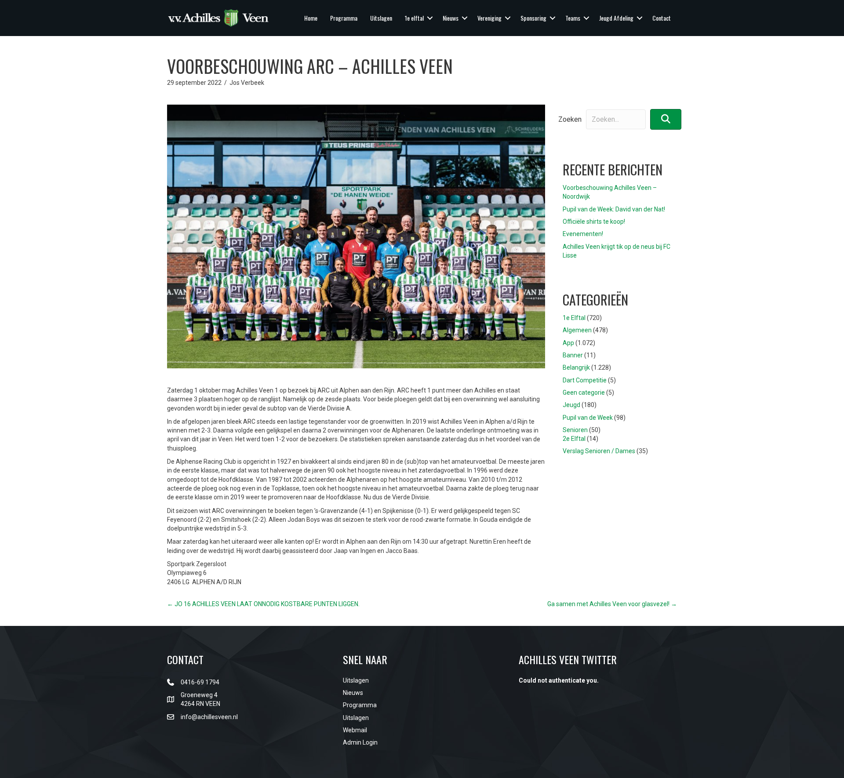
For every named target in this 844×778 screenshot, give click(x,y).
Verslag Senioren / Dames (599, 450)
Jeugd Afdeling (616, 17)
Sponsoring (533, 17)
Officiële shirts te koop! (594, 221)
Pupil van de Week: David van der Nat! (614, 209)
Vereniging (489, 17)
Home (310, 17)
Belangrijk (576, 367)
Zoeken (570, 119)
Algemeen (577, 330)
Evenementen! (583, 233)
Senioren (575, 429)
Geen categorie (584, 392)
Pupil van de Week (588, 417)
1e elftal (414, 17)
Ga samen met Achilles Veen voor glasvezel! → (612, 603)
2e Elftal (574, 438)
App (568, 342)
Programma (343, 17)
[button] (430, 18)
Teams (572, 17)
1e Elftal (574, 317)
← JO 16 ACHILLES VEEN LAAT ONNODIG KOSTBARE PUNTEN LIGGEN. (263, 603)
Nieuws (450, 17)
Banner (573, 355)
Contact (661, 17)
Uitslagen (381, 17)
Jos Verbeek (246, 82)
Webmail (355, 730)
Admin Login (360, 742)
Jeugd (571, 404)
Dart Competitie (585, 380)
